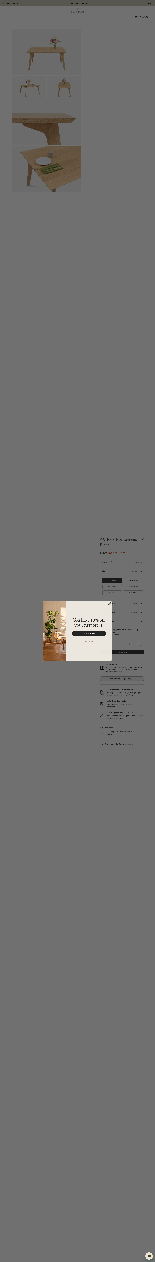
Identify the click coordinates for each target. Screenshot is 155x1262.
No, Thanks (88, 642)
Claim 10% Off (89, 633)
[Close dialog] (109, 603)
